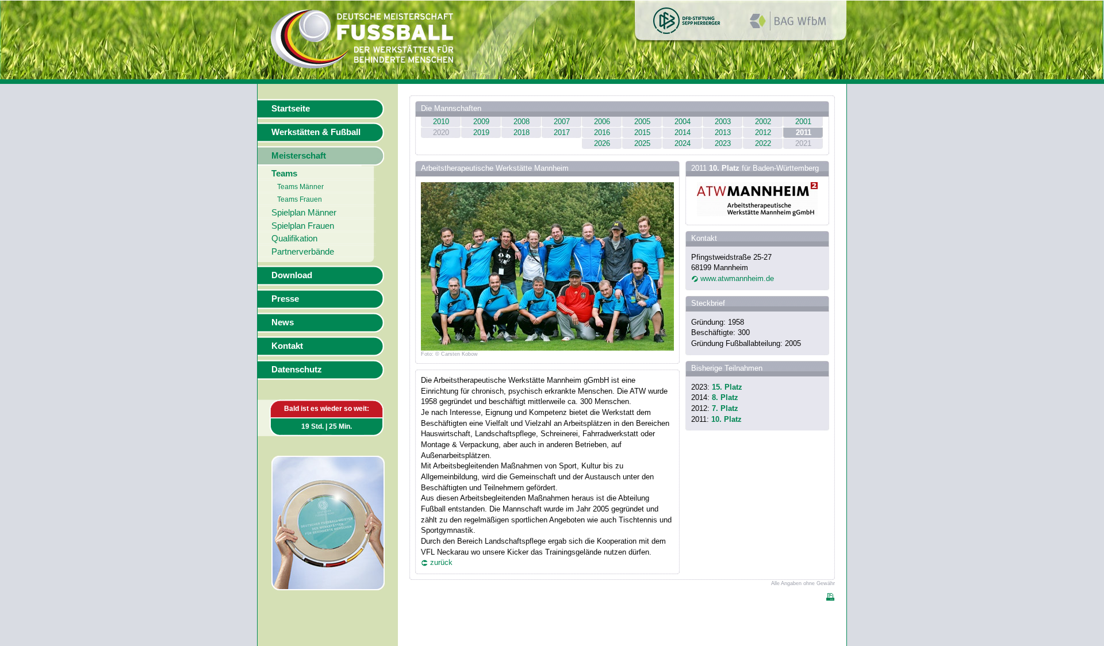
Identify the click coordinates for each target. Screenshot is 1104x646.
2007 (562, 121)
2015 (642, 132)
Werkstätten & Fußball (316, 132)
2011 (803, 132)
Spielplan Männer (303, 212)
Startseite (290, 108)
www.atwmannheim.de (737, 278)
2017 (562, 132)
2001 (803, 121)
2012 (763, 132)
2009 (481, 121)
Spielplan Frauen (302, 225)
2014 (682, 132)
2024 (682, 143)
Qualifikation (294, 238)
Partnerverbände (302, 251)
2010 (441, 121)
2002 (763, 121)
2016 (602, 132)
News (282, 322)
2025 (642, 143)
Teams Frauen (299, 199)
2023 (723, 143)
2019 (481, 132)
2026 (602, 143)
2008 (521, 121)
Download (291, 275)
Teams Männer (300, 187)
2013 (723, 132)
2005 (642, 121)
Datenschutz (296, 369)
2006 (602, 121)
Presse (285, 298)
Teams (284, 173)
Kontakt (287, 346)
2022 (763, 143)
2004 (682, 121)
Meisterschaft (298, 155)
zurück (441, 562)
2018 (521, 132)
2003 (723, 121)
